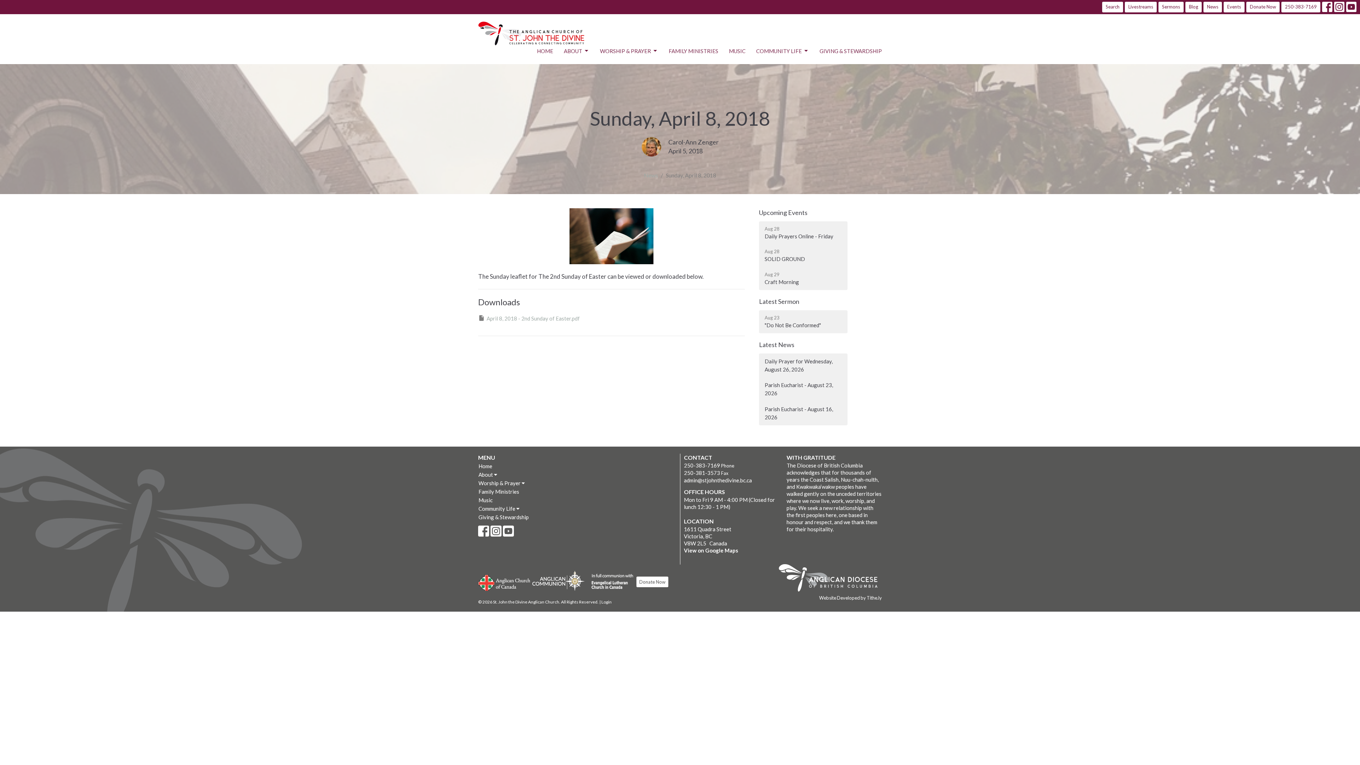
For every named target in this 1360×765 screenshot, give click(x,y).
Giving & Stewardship (851, 51)
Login (606, 602)
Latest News (776, 344)
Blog (1193, 7)
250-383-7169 (1301, 7)
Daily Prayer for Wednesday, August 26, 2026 (799, 365)
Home (545, 51)
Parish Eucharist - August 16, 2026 (799, 413)
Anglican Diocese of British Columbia (831, 579)
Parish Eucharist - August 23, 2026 (799, 389)
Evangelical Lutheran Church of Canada (610, 582)
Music (737, 51)
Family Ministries (693, 51)
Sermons (1171, 7)
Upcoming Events (783, 212)
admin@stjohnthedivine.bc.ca (718, 480)
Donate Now (1263, 7)
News (1212, 7)
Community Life (779, 51)
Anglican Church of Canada (504, 582)
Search (1113, 7)
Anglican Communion (558, 581)
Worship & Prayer (625, 51)
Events (1234, 7)
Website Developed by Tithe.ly (850, 598)
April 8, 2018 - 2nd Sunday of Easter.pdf (533, 318)
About (573, 51)
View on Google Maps (711, 550)
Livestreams (1140, 7)
